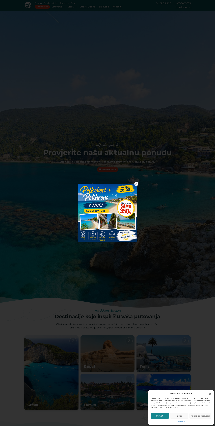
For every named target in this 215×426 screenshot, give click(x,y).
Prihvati (159, 416)
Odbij (179, 416)
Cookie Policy (180, 421)
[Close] (136, 184)
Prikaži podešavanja (200, 416)
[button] (210, 393)
